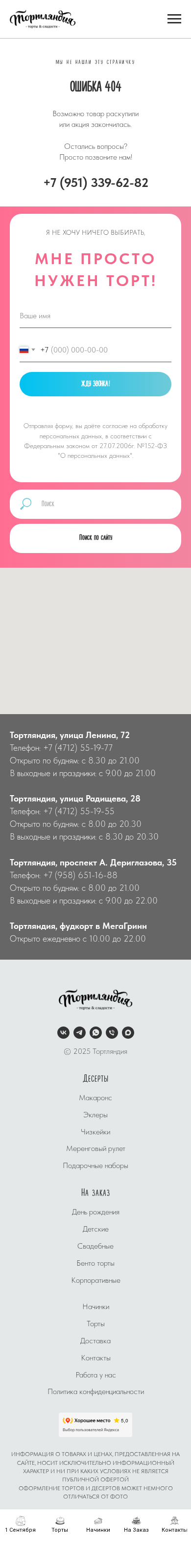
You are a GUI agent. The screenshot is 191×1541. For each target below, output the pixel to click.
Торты (96, 1343)
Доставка (95, 1360)
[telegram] (79, 1053)
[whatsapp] (96, 1053)
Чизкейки (95, 1151)
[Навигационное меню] (174, 19)
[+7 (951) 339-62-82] (112, 1053)
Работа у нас (95, 1394)
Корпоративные (95, 1300)
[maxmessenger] (128, 1053)
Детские (96, 1248)
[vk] (63, 1053)
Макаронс (95, 1117)
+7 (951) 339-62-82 (95, 182)
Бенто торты (95, 1283)
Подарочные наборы (95, 1185)
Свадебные (95, 1266)
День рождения (95, 1231)
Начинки (95, 1326)
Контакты (96, 1377)
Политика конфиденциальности (96, 1411)
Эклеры (95, 1134)
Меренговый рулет (95, 1168)
